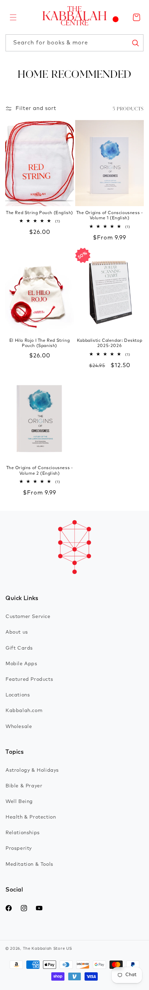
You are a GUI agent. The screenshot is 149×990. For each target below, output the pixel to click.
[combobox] (74, 43)
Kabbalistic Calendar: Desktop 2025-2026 (109, 343)
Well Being (19, 801)
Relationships (23, 832)
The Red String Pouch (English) (39, 213)
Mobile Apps (21, 663)
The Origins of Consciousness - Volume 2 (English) (39, 471)
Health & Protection (31, 817)
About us (17, 632)
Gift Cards (19, 648)
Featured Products (29, 679)
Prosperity (19, 848)
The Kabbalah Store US (47, 948)
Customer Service (28, 616)
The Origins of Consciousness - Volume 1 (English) (109, 216)
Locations (18, 695)
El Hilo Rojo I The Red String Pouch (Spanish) (39, 343)
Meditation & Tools (29, 864)
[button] (13, 17)
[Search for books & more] (135, 42)
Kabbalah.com (24, 710)
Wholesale (19, 726)
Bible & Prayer (24, 786)
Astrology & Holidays (32, 770)
